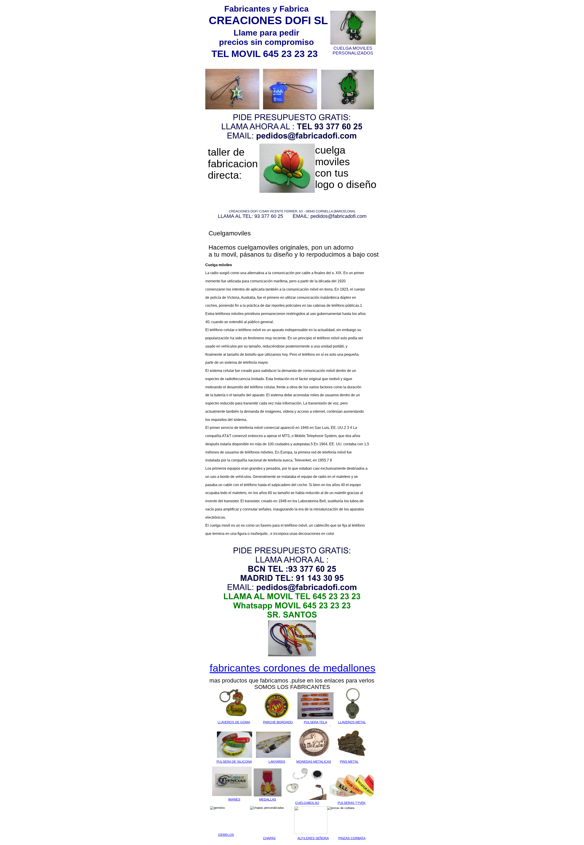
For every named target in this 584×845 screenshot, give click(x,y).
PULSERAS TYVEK (351, 803)
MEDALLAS (267, 799)
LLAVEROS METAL (352, 722)
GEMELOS (226, 835)
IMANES (234, 799)
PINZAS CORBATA (351, 838)
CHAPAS (269, 838)
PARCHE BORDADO (278, 722)
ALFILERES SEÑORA (313, 838)
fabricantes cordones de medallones (292, 668)
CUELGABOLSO (307, 803)
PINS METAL (349, 761)
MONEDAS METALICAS (313, 761)
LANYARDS (277, 761)
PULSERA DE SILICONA (234, 761)
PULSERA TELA (315, 722)
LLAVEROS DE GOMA (234, 722)
